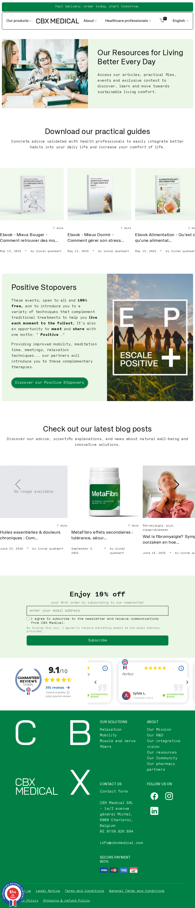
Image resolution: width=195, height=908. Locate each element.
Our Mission (159, 730)
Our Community (162, 758)
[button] (176, 484)
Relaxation (111, 730)
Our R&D (155, 735)
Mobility (108, 735)
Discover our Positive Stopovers (49, 383)
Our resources (162, 752)
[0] (162, 21)
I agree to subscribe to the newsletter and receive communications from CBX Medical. (95, 621)
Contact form (114, 791)
